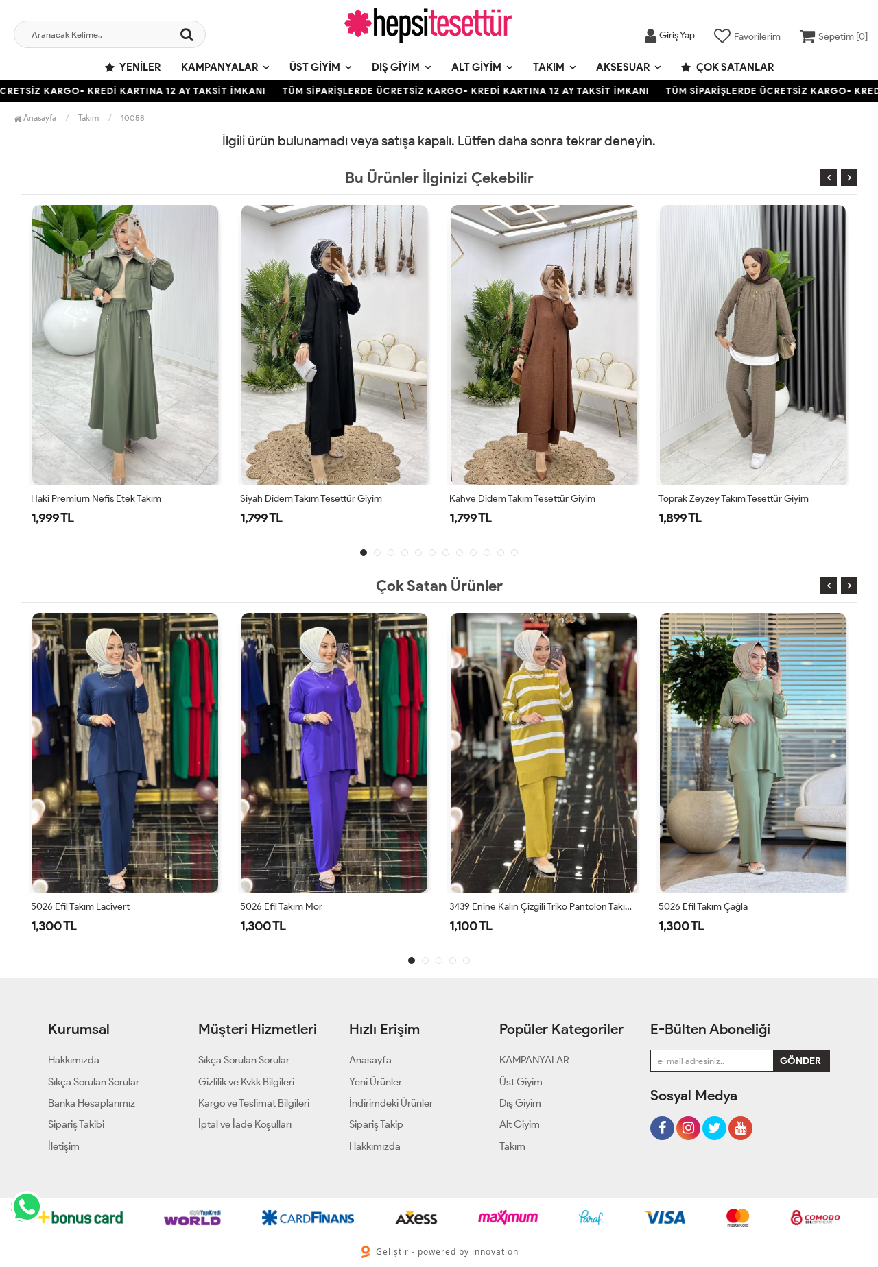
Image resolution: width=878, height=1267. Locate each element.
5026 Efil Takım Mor (281, 907)
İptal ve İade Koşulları (245, 1124)
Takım (549, 67)
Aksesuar (623, 67)
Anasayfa (38, 117)
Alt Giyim (476, 67)
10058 (133, 117)
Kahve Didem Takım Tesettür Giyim (522, 499)
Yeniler (139, 67)
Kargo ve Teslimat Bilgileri (253, 1103)
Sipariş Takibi (76, 1124)
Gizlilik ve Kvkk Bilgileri (246, 1082)
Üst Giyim (314, 67)
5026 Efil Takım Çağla (703, 907)
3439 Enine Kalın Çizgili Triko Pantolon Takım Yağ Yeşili (543, 907)
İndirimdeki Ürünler (391, 1103)
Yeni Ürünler (375, 1082)
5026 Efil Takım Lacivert (80, 907)
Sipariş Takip (376, 1124)
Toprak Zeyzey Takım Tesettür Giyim (733, 499)
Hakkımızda (73, 1060)
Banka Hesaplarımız (91, 1103)
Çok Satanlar (734, 67)
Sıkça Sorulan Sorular (93, 1082)
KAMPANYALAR (219, 67)
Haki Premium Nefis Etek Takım (96, 499)
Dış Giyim (396, 67)
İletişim (64, 1146)
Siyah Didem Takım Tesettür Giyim (311, 499)
